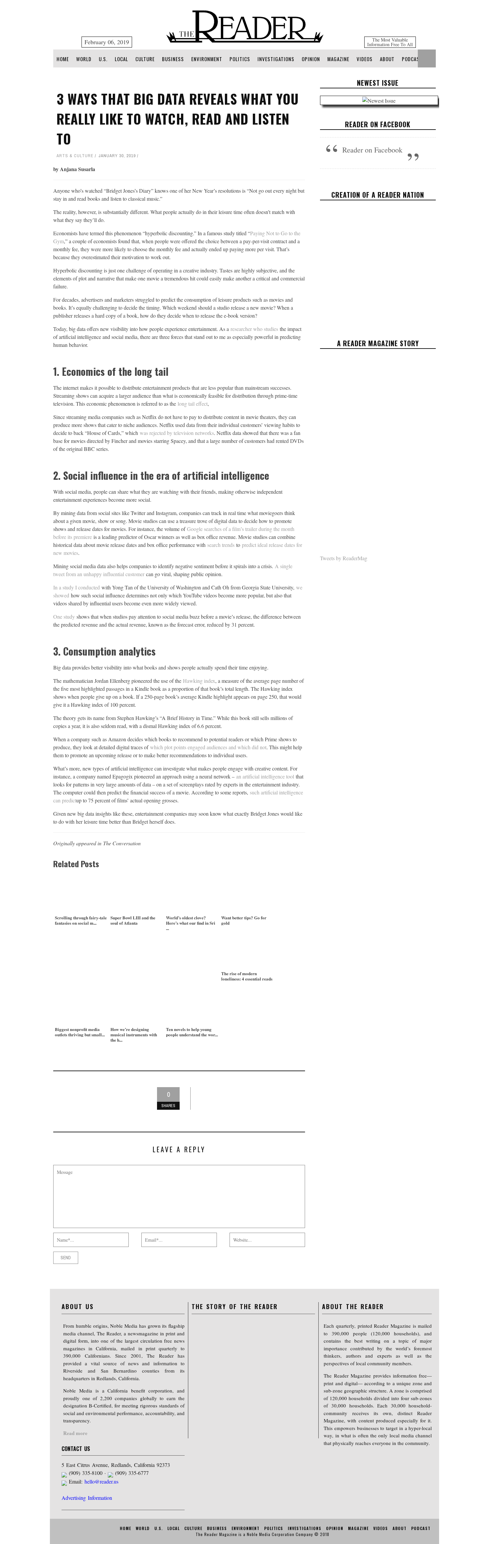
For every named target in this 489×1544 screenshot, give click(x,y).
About (387, 58)
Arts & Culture (75, 155)
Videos (365, 58)
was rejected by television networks (177, 432)
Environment (206, 58)
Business (173, 58)
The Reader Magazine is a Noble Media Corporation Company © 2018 (262, 1534)
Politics (240, 58)
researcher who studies (254, 328)
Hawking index (199, 680)
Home (63, 58)
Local (121, 58)
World (83, 58)
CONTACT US (76, 1449)
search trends (221, 544)
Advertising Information (87, 1497)
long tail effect (193, 403)
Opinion (311, 58)
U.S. (103, 58)
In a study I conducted (76, 587)
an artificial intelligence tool (265, 776)
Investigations (275, 58)
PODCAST (412, 58)
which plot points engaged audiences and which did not (208, 747)
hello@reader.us (101, 1481)
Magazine (338, 58)
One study (64, 616)
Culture (145, 58)
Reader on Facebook (377, 124)
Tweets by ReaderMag (343, 558)
